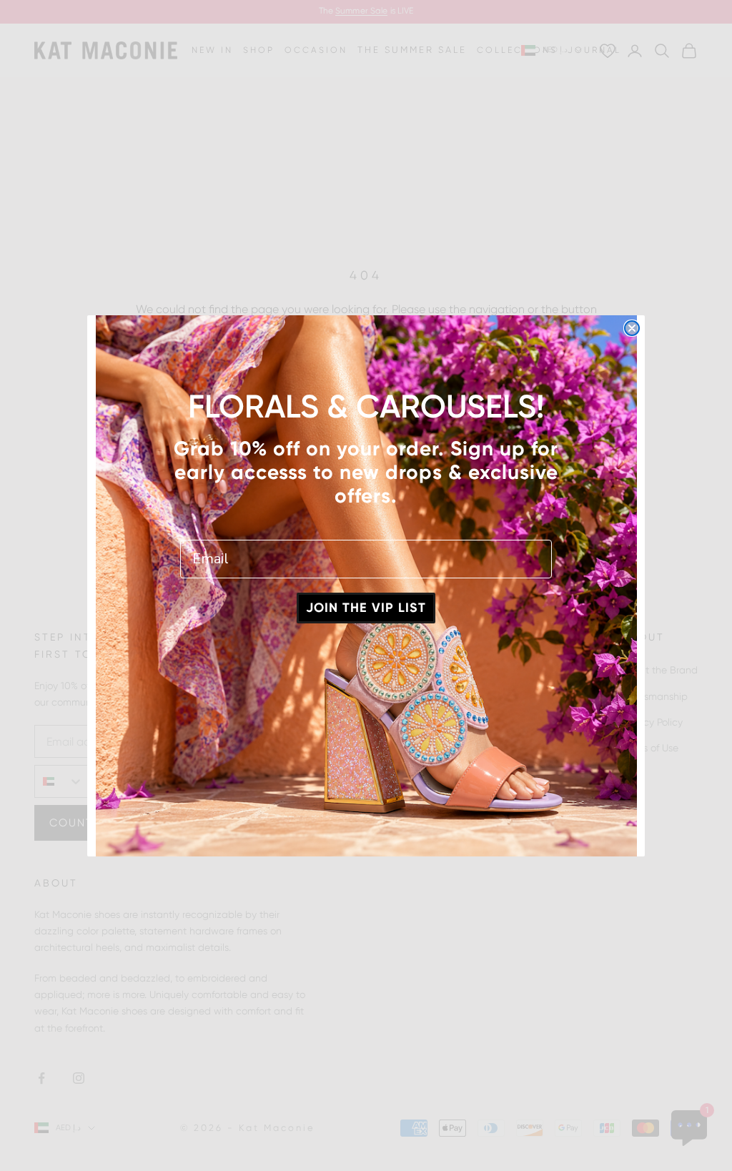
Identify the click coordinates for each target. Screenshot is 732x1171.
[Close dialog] (632, 328)
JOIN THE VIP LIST (366, 608)
